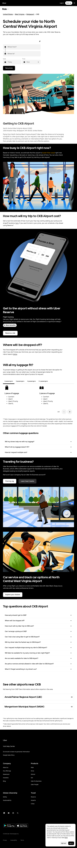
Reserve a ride (10, 333)
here (17, 223)
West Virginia (19, 14)
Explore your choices (12, 594)
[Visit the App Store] (22, 826)
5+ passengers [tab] (43, 381)
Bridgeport (30, 14)
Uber (4, 3)
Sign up (68, 3)
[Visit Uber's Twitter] (17, 813)
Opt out (63, 843)
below (15, 354)
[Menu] (74, 3)
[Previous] (64, 411)
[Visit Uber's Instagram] (13, 813)
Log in (62, 3)
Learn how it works (27, 481)
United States (8, 14)
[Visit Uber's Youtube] (8, 813)
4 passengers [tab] (31, 381)
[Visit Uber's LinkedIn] (4, 813)
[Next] (69, 411)
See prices (9, 68)
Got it (71, 843)
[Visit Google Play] (9, 826)
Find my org (9, 481)
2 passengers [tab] (9, 381)
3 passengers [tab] (20, 381)
